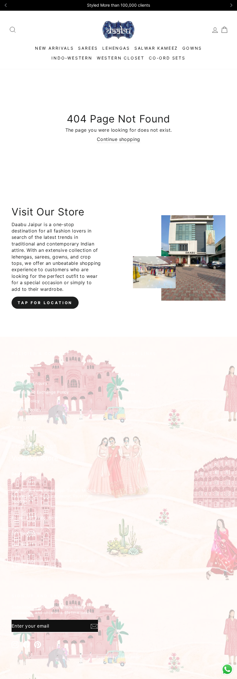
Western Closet (121, 57)
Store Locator (25, 427)
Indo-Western (71, 57)
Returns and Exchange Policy (40, 392)
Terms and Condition (32, 418)
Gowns (192, 48)
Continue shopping (118, 139)
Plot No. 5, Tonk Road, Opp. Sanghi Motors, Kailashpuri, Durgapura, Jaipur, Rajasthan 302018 (54, 496)
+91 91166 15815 (42, 518)
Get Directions (26, 533)
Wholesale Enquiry (30, 383)
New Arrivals (54, 48)
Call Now (20, 544)
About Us (20, 365)
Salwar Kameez (156, 48)
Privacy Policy (26, 401)
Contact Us (23, 374)
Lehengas (116, 48)
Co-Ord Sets (167, 57)
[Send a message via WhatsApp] (227, 669)
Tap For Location (45, 302)
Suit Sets (131, 374)
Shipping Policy (27, 410)
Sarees (88, 48)
